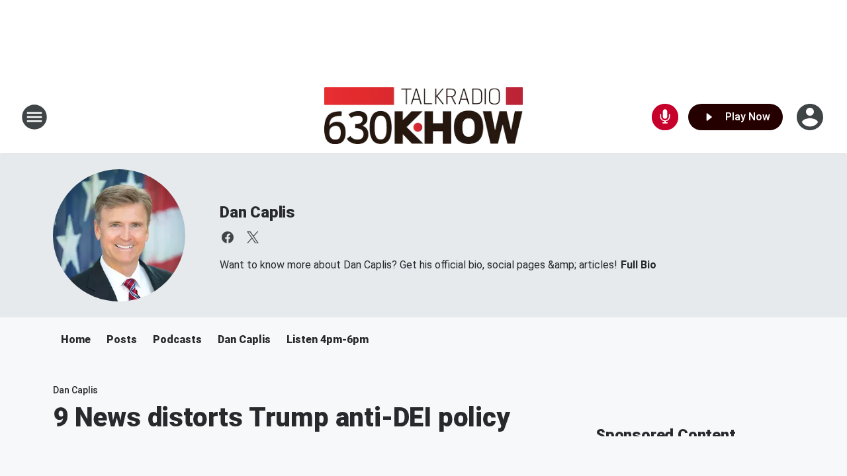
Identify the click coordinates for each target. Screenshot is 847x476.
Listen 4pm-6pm (328, 339)
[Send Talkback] (665, 117)
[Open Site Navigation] (34, 117)
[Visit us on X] (253, 237)
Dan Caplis (257, 212)
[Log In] (811, 117)
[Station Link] (423, 117)
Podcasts (177, 339)
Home (76, 339)
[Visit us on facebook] (228, 237)
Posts (122, 339)
